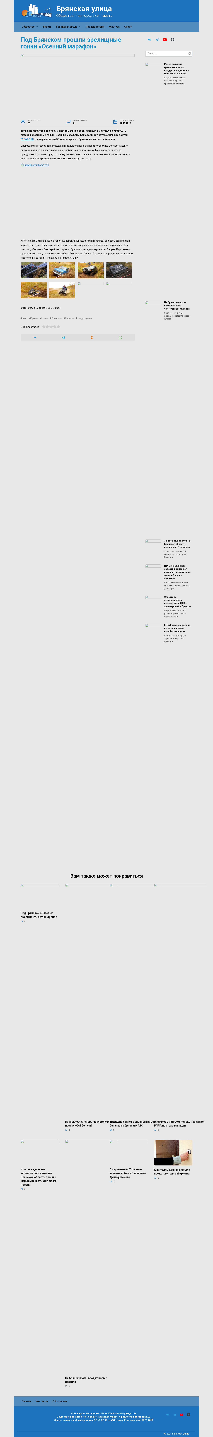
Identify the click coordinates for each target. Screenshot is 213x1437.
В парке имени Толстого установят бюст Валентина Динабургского (128, 1173)
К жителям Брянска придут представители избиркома (172, 1171)
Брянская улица (84, 8)
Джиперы (56, 318)
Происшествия (95, 26)
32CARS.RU (27, 139)
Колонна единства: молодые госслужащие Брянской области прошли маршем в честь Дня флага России (38, 1177)
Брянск (35, 318)
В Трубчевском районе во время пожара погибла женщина (177, 628)
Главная (26, 1401)
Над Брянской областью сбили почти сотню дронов (39, 915)
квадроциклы (85, 318)
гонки (45, 318)
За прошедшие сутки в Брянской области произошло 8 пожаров (177, 544)
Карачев (69, 318)
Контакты (42, 1401)
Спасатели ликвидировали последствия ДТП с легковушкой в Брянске (177, 602)
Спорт (128, 26)
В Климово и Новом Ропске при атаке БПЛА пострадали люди (179, 1123)
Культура (114, 26)
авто (24, 318)
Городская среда (66, 26)
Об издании (60, 1401)
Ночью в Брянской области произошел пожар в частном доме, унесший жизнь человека (177, 572)
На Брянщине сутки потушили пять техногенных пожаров (177, 305)
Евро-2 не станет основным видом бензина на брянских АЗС (133, 1123)
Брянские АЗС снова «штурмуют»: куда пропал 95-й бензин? (91, 1123)
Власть (47, 26)
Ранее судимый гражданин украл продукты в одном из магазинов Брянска (176, 69)
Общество (28, 26)
